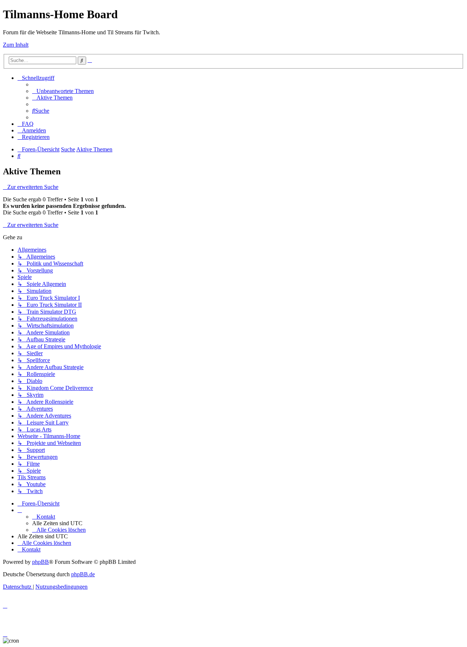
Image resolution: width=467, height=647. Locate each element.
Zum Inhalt (15, 45)
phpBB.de (83, 574)
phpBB (40, 562)
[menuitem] (63, 91)
